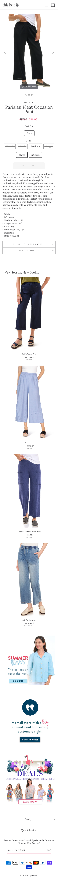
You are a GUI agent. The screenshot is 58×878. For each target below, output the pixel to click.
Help (28, 819)
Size (29, 141)
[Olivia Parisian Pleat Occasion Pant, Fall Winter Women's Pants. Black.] (26, 95)
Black (29, 133)
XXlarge (35, 154)
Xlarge (22, 154)
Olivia (28, 102)
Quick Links (28, 830)
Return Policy (29, 250)
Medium (35, 146)
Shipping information (29, 244)
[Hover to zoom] (29, 51)
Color (29, 126)
